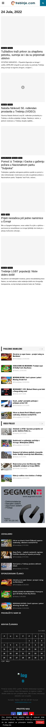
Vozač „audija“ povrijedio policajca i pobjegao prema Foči (25, 402)
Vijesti (20, 157)
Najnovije (4, 48)
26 (10, 658)
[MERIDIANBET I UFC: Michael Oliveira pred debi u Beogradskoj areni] (6, 392)
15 (29, 649)
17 (42, 649)
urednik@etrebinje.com (23, 702)
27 (17, 658)
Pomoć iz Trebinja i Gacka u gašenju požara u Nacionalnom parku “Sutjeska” (22, 165)
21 (23, 653)
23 (35, 653)
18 (4, 653)
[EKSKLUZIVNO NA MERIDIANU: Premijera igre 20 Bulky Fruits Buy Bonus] (6, 368)
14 (23, 649)
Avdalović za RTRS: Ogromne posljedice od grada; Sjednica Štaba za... (28, 430)
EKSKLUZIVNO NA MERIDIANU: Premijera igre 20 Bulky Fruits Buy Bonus (28, 367)
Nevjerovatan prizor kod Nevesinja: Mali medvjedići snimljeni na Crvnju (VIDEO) (26, 465)
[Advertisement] (23, 319)
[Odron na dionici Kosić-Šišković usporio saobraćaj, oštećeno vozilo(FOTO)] (6, 415)
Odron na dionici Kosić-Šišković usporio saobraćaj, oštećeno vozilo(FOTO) (27, 413)
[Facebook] (13, 714)
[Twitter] (19, 714)
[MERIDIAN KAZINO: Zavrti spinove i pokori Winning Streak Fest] (6, 380)
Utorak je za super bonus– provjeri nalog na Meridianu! (28, 355)
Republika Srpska (6, 157)
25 (4, 658)
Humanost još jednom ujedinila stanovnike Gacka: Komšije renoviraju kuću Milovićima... (28, 453)
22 (29, 653)
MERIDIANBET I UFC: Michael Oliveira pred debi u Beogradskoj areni (29, 390)
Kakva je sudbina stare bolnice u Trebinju (27, 475)
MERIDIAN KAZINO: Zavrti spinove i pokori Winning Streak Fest (27, 378)
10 (42, 645)
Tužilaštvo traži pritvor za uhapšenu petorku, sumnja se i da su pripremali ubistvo (22, 55)
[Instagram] (25, 714)
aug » (8, 661)
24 (42, 653)
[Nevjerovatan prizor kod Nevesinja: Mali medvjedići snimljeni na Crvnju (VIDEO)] (6, 466)
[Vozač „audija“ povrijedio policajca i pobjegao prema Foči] (6, 403)
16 (35, 649)
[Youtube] (31, 714)
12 (10, 649)
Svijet (3, 214)
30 (35, 658)
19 (10, 653)
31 (42, 658)
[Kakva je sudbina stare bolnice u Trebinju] (6, 478)
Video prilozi (9, 423)
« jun (3, 661)
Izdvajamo (6, 534)
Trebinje (10, 48)
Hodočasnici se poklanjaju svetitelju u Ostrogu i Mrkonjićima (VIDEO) (26, 441)
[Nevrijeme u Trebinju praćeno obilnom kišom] (6, 566)
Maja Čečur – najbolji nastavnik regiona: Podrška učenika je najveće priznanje (28, 553)
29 (29, 658)
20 (17, 653)
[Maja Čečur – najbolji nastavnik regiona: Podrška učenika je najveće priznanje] (6, 554)
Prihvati (40, 722)
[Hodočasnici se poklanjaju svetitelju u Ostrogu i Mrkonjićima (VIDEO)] (6, 443)
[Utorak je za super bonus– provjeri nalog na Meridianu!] (6, 356)
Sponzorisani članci (12, 573)
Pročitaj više (7, 725)
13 (17, 649)
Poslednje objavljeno (12, 348)
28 (23, 658)
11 (4, 649)
